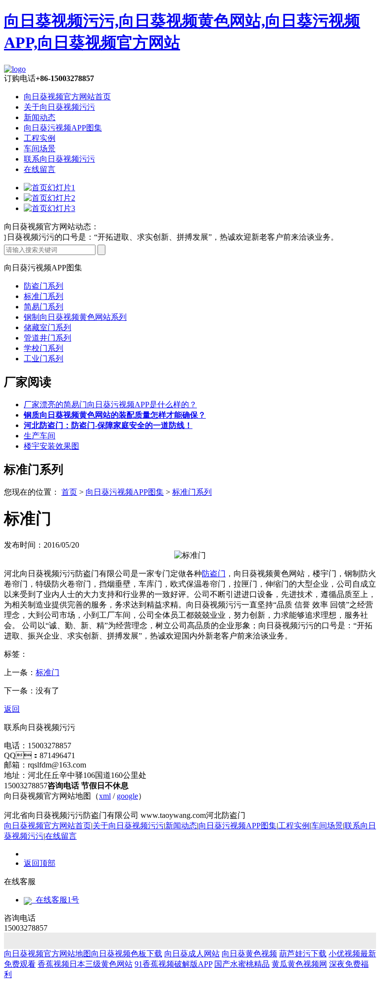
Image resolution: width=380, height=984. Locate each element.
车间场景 (39, 148)
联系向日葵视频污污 (59, 159)
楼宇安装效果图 (51, 446)
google (127, 796)
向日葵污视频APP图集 (63, 128)
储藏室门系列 (47, 327)
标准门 (47, 672)
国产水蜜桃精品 (242, 964)
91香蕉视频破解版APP (173, 964)
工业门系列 (43, 358)
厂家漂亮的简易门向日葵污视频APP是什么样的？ (110, 404)
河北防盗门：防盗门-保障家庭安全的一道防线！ (108, 425)
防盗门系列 (43, 286)
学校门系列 (43, 348)
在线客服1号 (55, 900)
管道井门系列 (47, 338)
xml (105, 796)
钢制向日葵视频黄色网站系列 (75, 317)
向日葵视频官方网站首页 (67, 96)
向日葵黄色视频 (249, 953)
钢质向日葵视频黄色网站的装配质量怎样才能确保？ (115, 415)
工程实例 (39, 138)
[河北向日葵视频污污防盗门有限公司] (15, 69)
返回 (12, 709)
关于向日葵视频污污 (59, 107)
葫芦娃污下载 (303, 953)
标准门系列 (43, 296)
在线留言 (39, 169)
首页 (69, 492)
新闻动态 (39, 117)
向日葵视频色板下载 (126, 953)
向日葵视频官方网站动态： (51, 226)
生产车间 (39, 435)
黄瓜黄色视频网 (299, 964)
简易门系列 (43, 306)
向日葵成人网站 (192, 953)
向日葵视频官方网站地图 (47, 953)
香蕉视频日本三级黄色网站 (85, 964)
